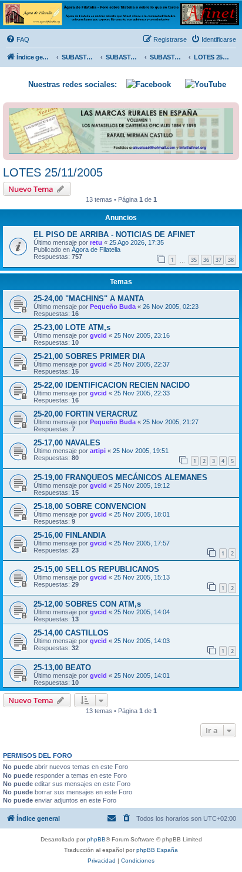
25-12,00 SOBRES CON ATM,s (87, 604)
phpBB (96, 839)
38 (231, 260)
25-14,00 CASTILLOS (71, 632)
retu (96, 242)
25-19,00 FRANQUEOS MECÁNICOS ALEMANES (120, 477)
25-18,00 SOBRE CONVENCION (89, 506)
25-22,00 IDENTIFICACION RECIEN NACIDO (111, 385)
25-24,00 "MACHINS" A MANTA (88, 298)
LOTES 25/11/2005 (53, 172)
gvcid (98, 335)
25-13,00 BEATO (62, 667)
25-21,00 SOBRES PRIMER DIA (89, 356)
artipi (98, 450)
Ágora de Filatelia (96, 249)
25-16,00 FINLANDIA (69, 535)
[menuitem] (17, 39)
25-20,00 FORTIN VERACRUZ (85, 414)
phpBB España (157, 850)
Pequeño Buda (113, 306)
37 (218, 260)
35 (194, 260)
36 (206, 260)
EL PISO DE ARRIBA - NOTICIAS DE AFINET (114, 234)
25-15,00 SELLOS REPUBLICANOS (96, 569)
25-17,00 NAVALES (66, 442)
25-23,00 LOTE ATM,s (71, 327)
